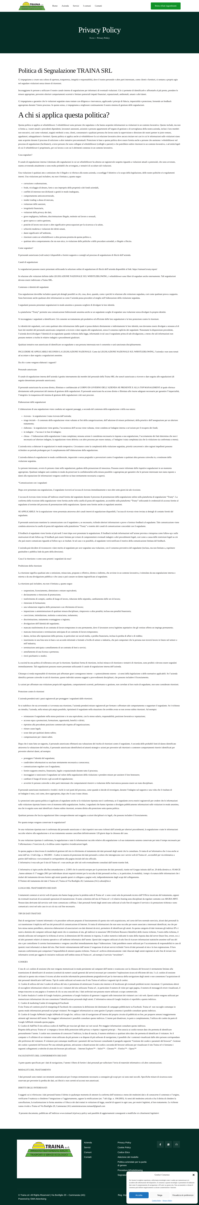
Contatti (98, 6)
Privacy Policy (167, 1200)
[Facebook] (160, 1144)
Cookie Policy (156, 1200)
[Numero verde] (168, 1144)
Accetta (139, 1195)
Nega (159, 1195)
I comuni (87, 6)
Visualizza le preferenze (182, 1195)
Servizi (76, 6)
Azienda (65, 6)
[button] (193, 1175)
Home (55, 6)
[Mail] (176, 1144)
